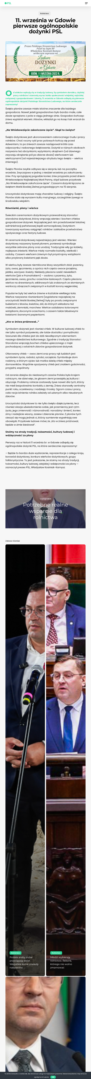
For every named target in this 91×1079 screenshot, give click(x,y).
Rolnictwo (44, 13)
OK (53, 1077)
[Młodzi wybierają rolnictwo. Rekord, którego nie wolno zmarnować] (66, 760)
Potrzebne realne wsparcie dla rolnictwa (45, 508)
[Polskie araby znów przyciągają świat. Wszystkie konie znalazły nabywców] (25, 760)
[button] (86, 3)
